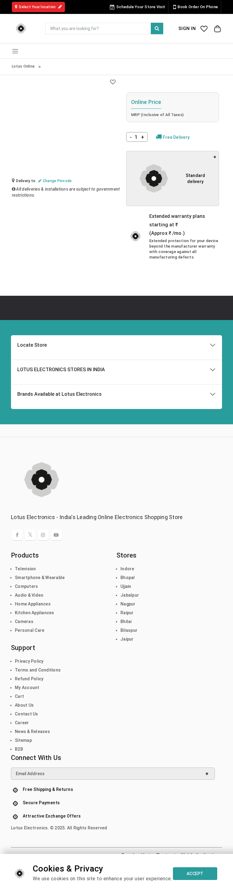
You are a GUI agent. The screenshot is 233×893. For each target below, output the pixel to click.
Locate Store (32, 345)
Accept (195, 873)
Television (25, 568)
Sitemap (23, 740)
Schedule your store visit (140, 7)
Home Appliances (33, 603)
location (37, 7)
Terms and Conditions (38, 670)
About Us (24, 705)
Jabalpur (129, 595)
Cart (19, 696)
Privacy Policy (29, 661)
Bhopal (127, 577)
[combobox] (104, 28)
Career (22, 722)
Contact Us (26, 713)
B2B (19, 749)
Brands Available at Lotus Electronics (59, 394)
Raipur (127, 612)
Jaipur (127, 639)
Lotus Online (23, 66)
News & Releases (32, 731)
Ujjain (125, 586)
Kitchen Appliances (34, 612)
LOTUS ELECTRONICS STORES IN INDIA (61, 369)
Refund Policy (29, 678)
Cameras (24, 621)
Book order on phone (197, 7)
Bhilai (126, 621)
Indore (127, 568)
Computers (26, 586)
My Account (27, 687)
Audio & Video (29, 595)
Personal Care (29, 630)
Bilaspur (128, 630)
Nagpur (128, 603)
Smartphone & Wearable (40, 577)
